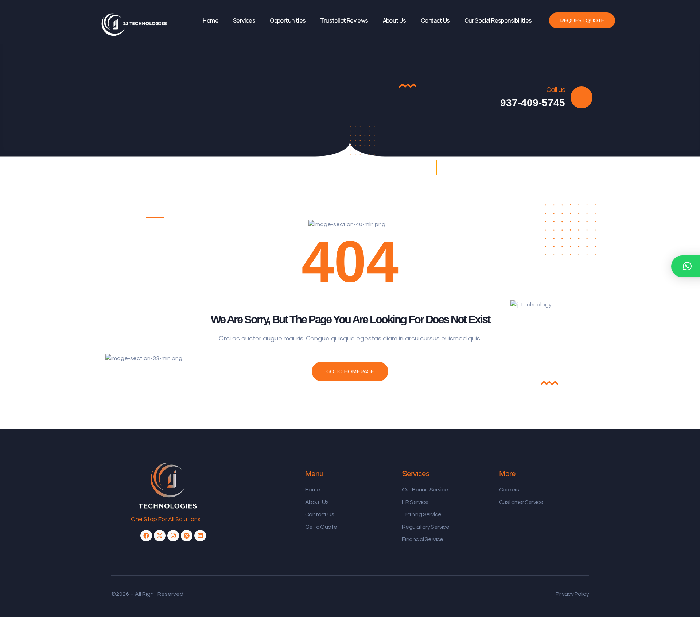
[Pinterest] (186, 535)
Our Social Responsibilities (498, 20)
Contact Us (435, 20)
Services (244, 20)
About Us (394, 20)
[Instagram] (173, 535)
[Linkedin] (200, 535)
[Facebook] (146, 535)
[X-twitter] (160, 535)
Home (210, 20)
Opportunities (288, 20)
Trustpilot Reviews (344, 20)
